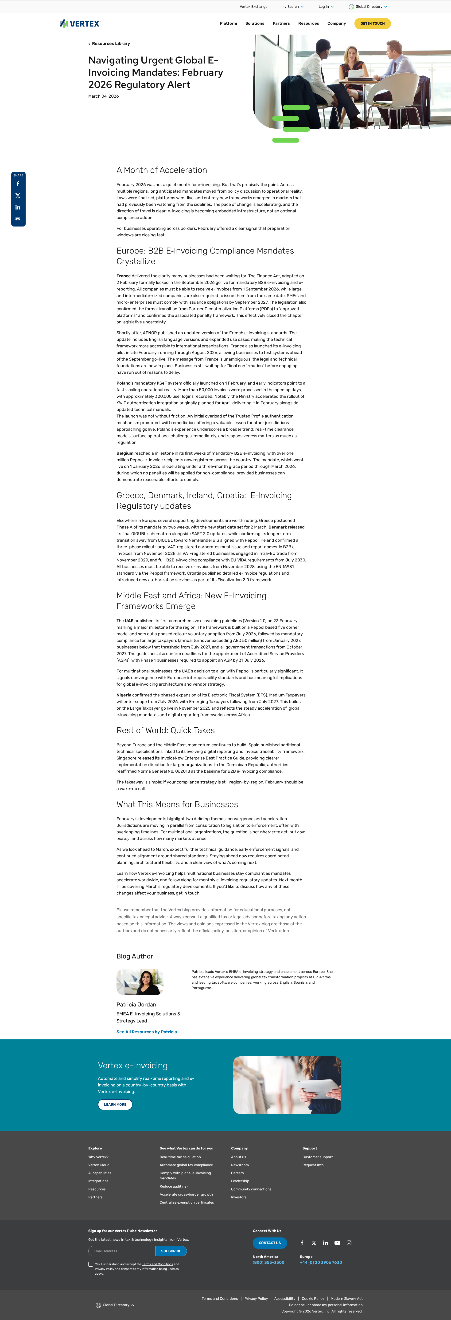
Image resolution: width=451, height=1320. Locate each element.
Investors (239, 1197)
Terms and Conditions (157, 1264)
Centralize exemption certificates (187, 1202)
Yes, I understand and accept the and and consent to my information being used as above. (137, 1268)
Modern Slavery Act (347, 1298)
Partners (281, 23)
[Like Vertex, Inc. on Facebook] (302, 1243)
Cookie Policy (313, 1298)
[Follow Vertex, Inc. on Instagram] (349, 1243)
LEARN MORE (115, 1104)
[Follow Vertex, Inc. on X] (314, 1243)
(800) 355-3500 (268, 1262)
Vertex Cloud (98, 1165)
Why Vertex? (98, 1157)
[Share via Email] (18, 219)
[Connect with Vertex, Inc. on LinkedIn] (325, 1243)
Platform (228, 23)
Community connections (251, 1189)
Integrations (98, 1181)
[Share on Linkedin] (18, 207)
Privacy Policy (104, 1269)
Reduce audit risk (174, 1186)
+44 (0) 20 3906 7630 (321, 1262)
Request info (313, 1165)
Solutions (254, 23)
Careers (237, 1173)
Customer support (318, 1157)
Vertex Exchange (253, 6)
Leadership (240, 1181)
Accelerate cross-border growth (186, 1194)
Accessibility (284, 1298)
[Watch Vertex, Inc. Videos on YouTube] (337, 1243)
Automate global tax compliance (186, 1165)
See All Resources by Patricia (147, 1031)
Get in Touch (373, 23)
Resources (308, 23)
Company (336, 23)
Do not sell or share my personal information (326, 1305)
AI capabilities (99, 1173)
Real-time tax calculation (180, 1157)
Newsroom (240, 1165)
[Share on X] (18, 195)
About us (238, 1157)
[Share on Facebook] (18, 184)
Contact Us (270, 1243)
